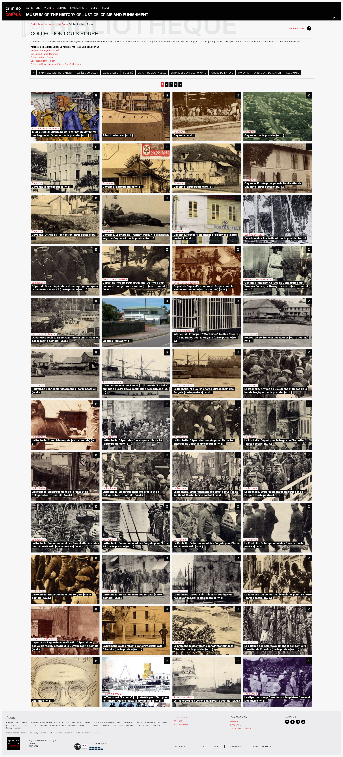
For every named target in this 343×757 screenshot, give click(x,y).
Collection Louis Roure (56, 24)
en (334, 18)
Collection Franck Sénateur (45, 54)
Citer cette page (296, 28)
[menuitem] (13, 11)
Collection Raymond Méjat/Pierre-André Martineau (56, 64)
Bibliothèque (37, 24)
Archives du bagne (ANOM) (45, 50)
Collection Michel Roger (43, 60)
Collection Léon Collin (42, 57)
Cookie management (261, 747)
